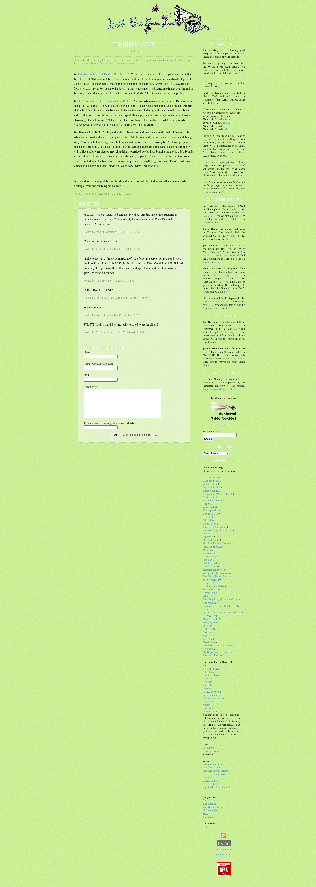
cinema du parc (211, 780)
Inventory (208, 632)
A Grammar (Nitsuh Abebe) (217, 494)
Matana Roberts (211, 540)
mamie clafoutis (211, 695)
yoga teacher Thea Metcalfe (217, 787)
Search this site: (211, 431)
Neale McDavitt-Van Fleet (217, 301)
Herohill (207, 517)
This (233, 235)
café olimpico (210, 672)
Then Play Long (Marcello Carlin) (220, 599)
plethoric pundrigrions (214, 569)
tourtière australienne (214, 698)
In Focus (207, 625)
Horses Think (210, 592)
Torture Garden (211, 579)
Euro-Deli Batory (212, 675)
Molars (206, 533)
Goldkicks (208, 648)
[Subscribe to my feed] (223, 835)
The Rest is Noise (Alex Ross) (218, 645)
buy (182, 93)
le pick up (208, 678)
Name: (87, 352)
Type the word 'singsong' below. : (109, 423)
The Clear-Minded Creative (217, 576)
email (217, 262)
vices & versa (210, 711)
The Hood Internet (212, 655)
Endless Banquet (211, 490)
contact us (236, 165)
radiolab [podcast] (212, 563)
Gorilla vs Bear (211, 513)
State (205, 813)
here (227, 219)
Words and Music (212, 507)
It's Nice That (210, 616)
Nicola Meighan (211, 556)
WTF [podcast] (211, 639)
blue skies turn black (213, 767)
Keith (99, 249)
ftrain (205, 609)
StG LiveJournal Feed (224, 850)
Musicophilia (209, 550)
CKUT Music (210, 566)
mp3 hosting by (223, 854)
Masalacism (209, 642)
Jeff (226, 126)
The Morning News (213, 807)
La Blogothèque (211, 480)
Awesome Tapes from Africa (217, 530)
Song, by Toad (210, 622)
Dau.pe (206, 503)
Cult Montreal (210, 800)
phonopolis (208, 747)
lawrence (207, 681)
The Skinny (209, 817)
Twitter (237, 215)
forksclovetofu (104, 298)
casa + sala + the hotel (214, 764)
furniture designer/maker (226, 275)
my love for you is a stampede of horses (223, 612)
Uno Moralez (209, 602)
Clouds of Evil (210, 523)
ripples (206, 704)
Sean (227, 119)
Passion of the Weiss (213, 586)
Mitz (227, 129)
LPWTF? (207, 583)
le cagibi (207, 777)
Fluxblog (207, 559)
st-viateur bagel (211, 668)
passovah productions (214, 774)
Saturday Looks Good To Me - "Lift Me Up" (103, 74)
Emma (226, 122)
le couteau (208, 688)
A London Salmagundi (214, 500)
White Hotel (209, 596)
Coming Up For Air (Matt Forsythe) (221, 606)
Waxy (206, 635)
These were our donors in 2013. (219, 389)
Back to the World (212, 477)
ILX (205, 826)
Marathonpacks (210, 619)
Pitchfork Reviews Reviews (217, 543)
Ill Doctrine (209, 497)
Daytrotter (208, 536)
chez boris (208, 701)
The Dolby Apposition (214, 527)
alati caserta (209, 708)
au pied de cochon (212, 691)
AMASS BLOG (211, 629)
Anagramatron (210, 553)
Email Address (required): (99, 364)
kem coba (208, 685)
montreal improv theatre (215, 770)
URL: (87, 375)
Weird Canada (210, 484)
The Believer (209, 803)
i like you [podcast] (213, 546)
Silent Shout (209, 520)
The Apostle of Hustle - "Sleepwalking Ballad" (104, 101)
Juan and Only (210, 589)
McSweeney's (210, 810)
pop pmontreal (210, 784)
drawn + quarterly (212, 751)
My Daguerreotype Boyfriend (218, 652)
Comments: (90, 387)
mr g (98, 232)
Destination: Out (211, 487)
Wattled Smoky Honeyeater (217, 573)
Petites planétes (211, 510)
